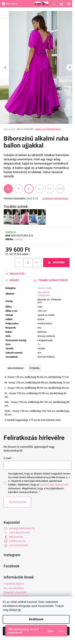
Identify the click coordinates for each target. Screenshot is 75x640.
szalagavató (44, 295)
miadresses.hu (17, 541)
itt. (19, 610)
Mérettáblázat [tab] (16, 368)
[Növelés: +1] (36, 262)
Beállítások (36, 619)
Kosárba (59, 262)
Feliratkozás (17, 502)
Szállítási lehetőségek (55, 198)
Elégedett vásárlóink (15, 592)
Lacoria (18, 239)
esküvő (45, 292)
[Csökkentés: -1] (19, 262)
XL (39, 188)
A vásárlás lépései (14, 583)
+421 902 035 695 (19, 532)
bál (39, 292)
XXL (49, 188)
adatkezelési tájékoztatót (54, 484)
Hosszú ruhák (45, 288)
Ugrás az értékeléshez (48, 129)
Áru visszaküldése (14, 588)
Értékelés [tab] (34, 368)
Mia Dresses (16, 536)
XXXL (60, 188)
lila (39, 344)
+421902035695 (18, 545)
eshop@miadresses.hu (22, 528)
